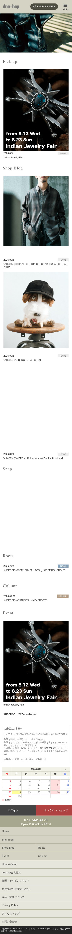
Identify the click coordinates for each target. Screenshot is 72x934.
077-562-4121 (51, 748)
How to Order (9, 864)
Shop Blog (8, 847)
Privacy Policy (10, 905)
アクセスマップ (10, 913)
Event (5, 855)
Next (67, 33)
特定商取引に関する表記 (15, 888)
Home (5, 831)
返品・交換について (13, 897)
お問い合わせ (27, 748)
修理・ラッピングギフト (15, 880)
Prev (5, 33)
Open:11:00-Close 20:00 (36, 822)
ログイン (13, 810)
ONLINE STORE (46, 6)
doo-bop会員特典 (11, 872)
